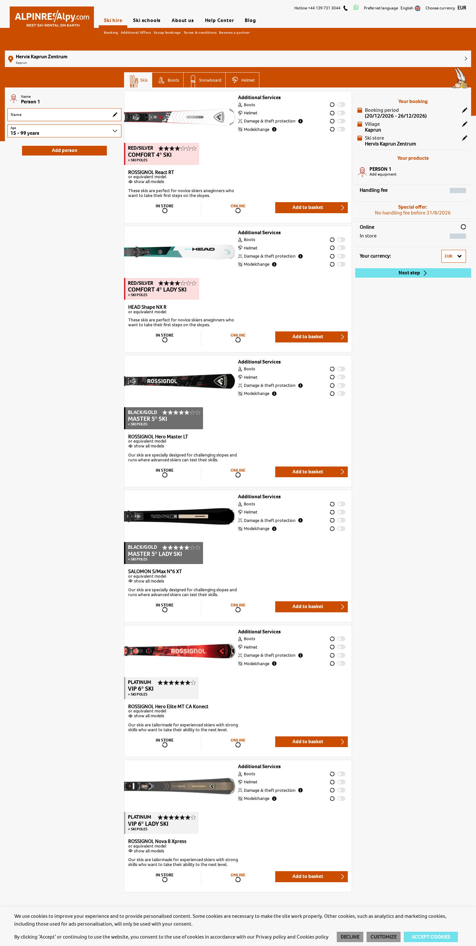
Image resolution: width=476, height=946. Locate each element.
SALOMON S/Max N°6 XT (155, 572)
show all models (149, 181)
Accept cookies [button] (431, 937)
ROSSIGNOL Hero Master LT (158, 437)
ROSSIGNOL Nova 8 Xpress (157, 842)
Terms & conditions (200, 32)
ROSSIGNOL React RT (151, 173)
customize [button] (383, 937)
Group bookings (167, 32)
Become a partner (234, 32)
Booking (111, 32)
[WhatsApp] (356, 8)
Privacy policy (271, 937)
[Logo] (52, 15)
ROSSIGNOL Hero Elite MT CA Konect (168, 707)
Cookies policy (313, 937)
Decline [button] (350, 937)
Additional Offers (136, 32)
